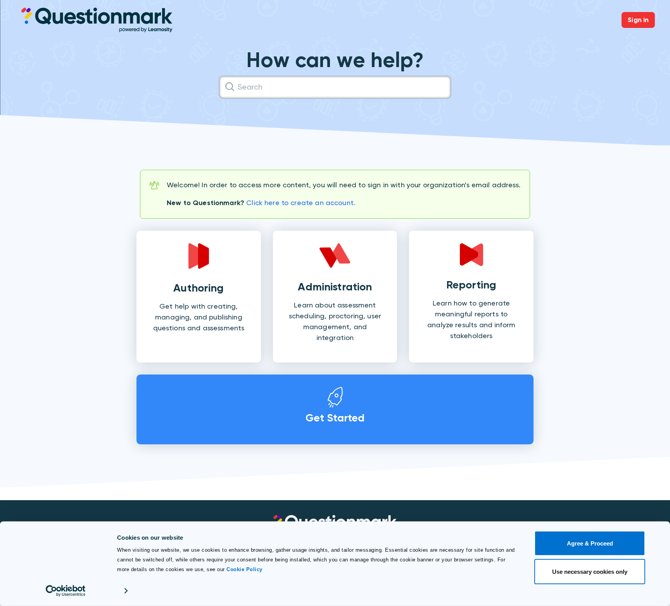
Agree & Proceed (590, 543)
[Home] (97, 19)
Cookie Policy (244, 569)
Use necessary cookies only (589, 571)
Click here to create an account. (300, 203)
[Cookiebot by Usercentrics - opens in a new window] (66, 591)
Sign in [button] (638, 20)
